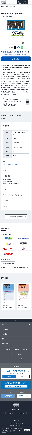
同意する (27, 430)
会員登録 (9, 376)
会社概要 (10, 413)
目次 (11, 115)
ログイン (23, 376)
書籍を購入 (16, 59)
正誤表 (3, 118)
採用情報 (21, 413)
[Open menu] (30, 2)
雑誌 (3, 339)
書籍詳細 (3, 115)
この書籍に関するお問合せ (16, 216)
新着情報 (17, 349)
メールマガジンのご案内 (16, 359)
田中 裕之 (7, 52)
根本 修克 (14, 54)
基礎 (16, 164)
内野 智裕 (16, 52)
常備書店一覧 (8, 349)
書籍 (7, 6)
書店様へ (20, 354)
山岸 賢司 (22, 54)
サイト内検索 (25, 3)
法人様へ (12, 354)
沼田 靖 (6, 54)
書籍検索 (19, 3)
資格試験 (6, 329)
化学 (4, 164)
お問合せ (25, 349)
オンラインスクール (8, 344)
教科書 (5, 334)
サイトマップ (17, 420)
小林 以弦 (24, 52)
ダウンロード (20, 115)
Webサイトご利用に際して (16, 423)
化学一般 (10, 164)
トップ (2, 6)
